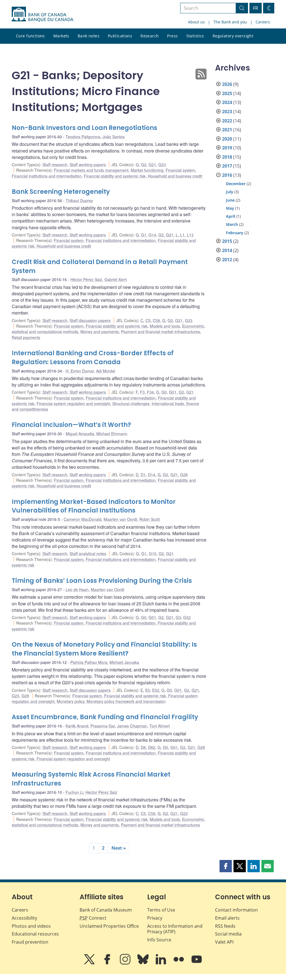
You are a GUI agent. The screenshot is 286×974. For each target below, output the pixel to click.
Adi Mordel (105, 371)
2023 (227, 111)
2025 (227, 93)
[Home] (42, 14)
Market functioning (147, 170)
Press (172, 35)
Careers (263, 22)
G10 (152, 553)
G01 (173, 392)
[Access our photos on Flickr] (179, 963)
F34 (150, 392)
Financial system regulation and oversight (73, 403)
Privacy (154, 918)
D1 (143, 474)
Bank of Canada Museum (106, 910)
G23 (162, 164)
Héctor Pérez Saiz (86, 279)
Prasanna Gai (102, 726)
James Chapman (132, 726)
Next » (118, 848)
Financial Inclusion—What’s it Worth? (71, 424)
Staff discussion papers (90, 320)
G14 (152, 235)
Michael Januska (124, 662)
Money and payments (99, 331)
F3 (142, 392)
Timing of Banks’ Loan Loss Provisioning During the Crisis (102, 580)
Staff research (54, 164)
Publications (120, 35)
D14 (151, 474)
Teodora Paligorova (83, 136)
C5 (148, 320)
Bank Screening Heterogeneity (61, 191)
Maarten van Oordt (120, 519)
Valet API (224, 942)
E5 (147, 690)
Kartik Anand (77, 726)
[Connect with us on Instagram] (126, 963)
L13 (190, 235)
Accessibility (24, 918)
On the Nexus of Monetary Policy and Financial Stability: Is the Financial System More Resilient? (104, 649)
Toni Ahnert (159, 726)
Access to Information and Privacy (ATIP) (174, 929)
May (230, 208)
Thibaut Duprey (79, 200)
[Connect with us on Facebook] (108, 963)
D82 (151, 747)
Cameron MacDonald (82, 519)
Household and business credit (175, 176)
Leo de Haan (77, 589)
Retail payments (26, 337)
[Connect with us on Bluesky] (143, 963)
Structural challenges (130, 403)
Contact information (236, 910)
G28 (184, 474)
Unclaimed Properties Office (109, 926)
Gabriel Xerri (115, 279)
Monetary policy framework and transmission (126, 701)
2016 (227, 175)
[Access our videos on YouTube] (196, 963)
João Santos (114, 136)
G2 (143, 164)
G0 (164, 392)
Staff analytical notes (88, 553)
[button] (226, 866)
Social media (228, 934)
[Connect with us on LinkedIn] (161, 963)
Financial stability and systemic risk (115, 176)
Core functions (30, 35)
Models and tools (165, 326)
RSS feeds (225, 926)
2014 (227, 250)
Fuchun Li (74, 792)
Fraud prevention (30, 942)
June (230, 200)
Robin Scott (149, 519)
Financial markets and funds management (91, 170)
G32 (187, 617)
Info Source (159, 940)
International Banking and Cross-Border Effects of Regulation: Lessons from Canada (93, 357)
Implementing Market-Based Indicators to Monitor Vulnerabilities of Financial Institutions (94, 506)
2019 (227, 148)
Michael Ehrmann (111, 433)
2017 (227, 166)
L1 (182, 235)
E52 (155, 690)
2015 (227, 241)
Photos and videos (31, 926)
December (236, 183)
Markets (61, 35)
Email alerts (227, 918)
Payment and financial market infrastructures (160, 331)
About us (196, 22)
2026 (227, 84)
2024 (227, 102)
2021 (227, 130)
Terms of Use (161, 910)
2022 (227, 121)
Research (149, 35)
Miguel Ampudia (80, 433)
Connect (93, 918)
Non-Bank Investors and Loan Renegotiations (84, 128)
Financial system (180, 170)
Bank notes (88, 35)
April (230, 216)
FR (255, 8)
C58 (156, 320)
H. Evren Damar (80, 371)
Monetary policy (70, 701)
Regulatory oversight (233, 35)
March (232, 224)
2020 (227, 139)
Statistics (195, 35)
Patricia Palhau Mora (88, 662)
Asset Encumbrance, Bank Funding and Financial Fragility (105, 717)
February (234, 232)
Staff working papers (88, 164)
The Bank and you (230, 22)
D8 (143, 747)
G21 (152, 164)
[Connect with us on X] (90, 963)
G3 (178, 617)
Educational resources (35, 934)
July (229, 191)
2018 (227, 157)
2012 (227, 260)
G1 (143, 235)
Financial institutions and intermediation (47, 176)
